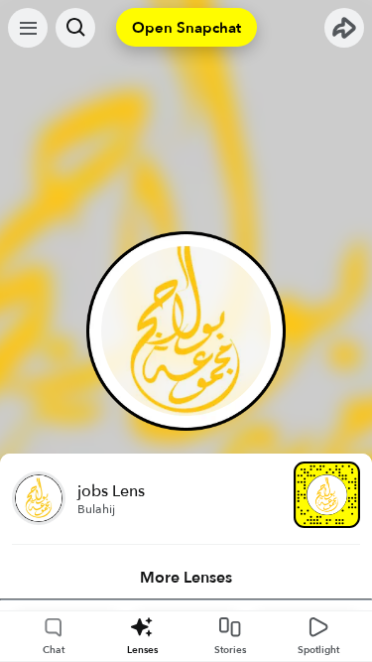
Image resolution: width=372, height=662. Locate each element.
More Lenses (186, 578)
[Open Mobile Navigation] (28, 28)
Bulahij (96, 509)
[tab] (186, 577)
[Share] (344, 28)
